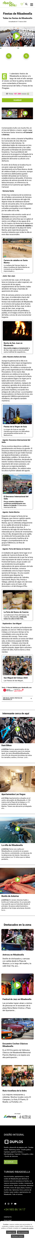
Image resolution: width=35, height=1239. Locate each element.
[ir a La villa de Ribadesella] (17, 827)
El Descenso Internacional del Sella (16, 497)
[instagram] (8, 1203)
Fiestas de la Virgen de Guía (15, 427)
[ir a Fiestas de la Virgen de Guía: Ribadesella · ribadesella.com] (17, 406)
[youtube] (15, 1203)
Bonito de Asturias (10, 896)
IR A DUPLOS (9, 1162)
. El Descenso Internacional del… (15, 504)
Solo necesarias (23, 1232)
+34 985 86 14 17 (14, 1209)
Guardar (17, 100)
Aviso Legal (7, 1220)
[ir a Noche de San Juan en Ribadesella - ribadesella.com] (17, 322)
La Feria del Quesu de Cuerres (16, 612)
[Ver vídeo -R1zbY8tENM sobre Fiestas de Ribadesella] (11, 113)
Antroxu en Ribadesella (13, 955)
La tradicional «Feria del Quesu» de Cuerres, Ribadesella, (16, 617)
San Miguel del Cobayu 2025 (16, 678)
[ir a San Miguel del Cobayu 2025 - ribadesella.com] (17, 657)
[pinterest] (11, 1203)
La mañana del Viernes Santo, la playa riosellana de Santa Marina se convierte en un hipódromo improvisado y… (16, 268)
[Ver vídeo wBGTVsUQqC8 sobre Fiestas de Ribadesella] (27, 113)
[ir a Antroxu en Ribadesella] (17, 985)
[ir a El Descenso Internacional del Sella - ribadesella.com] (17, 476)
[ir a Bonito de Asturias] (17, 878)
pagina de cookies (27, 1228)
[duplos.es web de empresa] (13, 1139)
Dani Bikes (6, 745)
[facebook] (5, 1203)
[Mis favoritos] (22, 4)
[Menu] (29, 4)
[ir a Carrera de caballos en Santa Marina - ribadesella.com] (17, 239)
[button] (8, 56)
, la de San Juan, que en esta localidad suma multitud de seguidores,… (17, 350)
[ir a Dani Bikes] (17, 727)
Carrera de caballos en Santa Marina (16, 261)
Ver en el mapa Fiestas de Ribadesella (12, 698)
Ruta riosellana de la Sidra (15, 1091)
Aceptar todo (11, 1232)
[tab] (17, 698)
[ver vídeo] (16, 36)
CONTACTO (7, 1217)
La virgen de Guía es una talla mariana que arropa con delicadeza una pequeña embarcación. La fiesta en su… (16, 432)
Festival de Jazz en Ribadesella (17, 999)
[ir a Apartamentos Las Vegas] (17, 779)
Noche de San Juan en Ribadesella (13, 344)
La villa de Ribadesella (12, 845)
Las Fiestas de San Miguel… (14, 681)
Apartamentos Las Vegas (13, 794)
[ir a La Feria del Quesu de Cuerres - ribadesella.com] (17, 591)
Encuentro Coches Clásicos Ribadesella (15, 1045)
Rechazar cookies (17, 1236)
